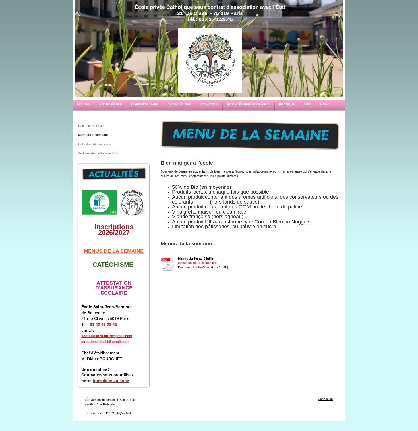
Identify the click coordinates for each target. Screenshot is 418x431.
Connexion (325, 399)
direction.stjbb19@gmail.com (105, 342)
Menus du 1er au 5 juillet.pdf (197, 262)
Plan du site (127, 399)
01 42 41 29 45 (103, 324)
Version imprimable (103, 399)
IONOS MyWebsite (119, 413)
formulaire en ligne (111, 380)
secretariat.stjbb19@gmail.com (106, 336)
